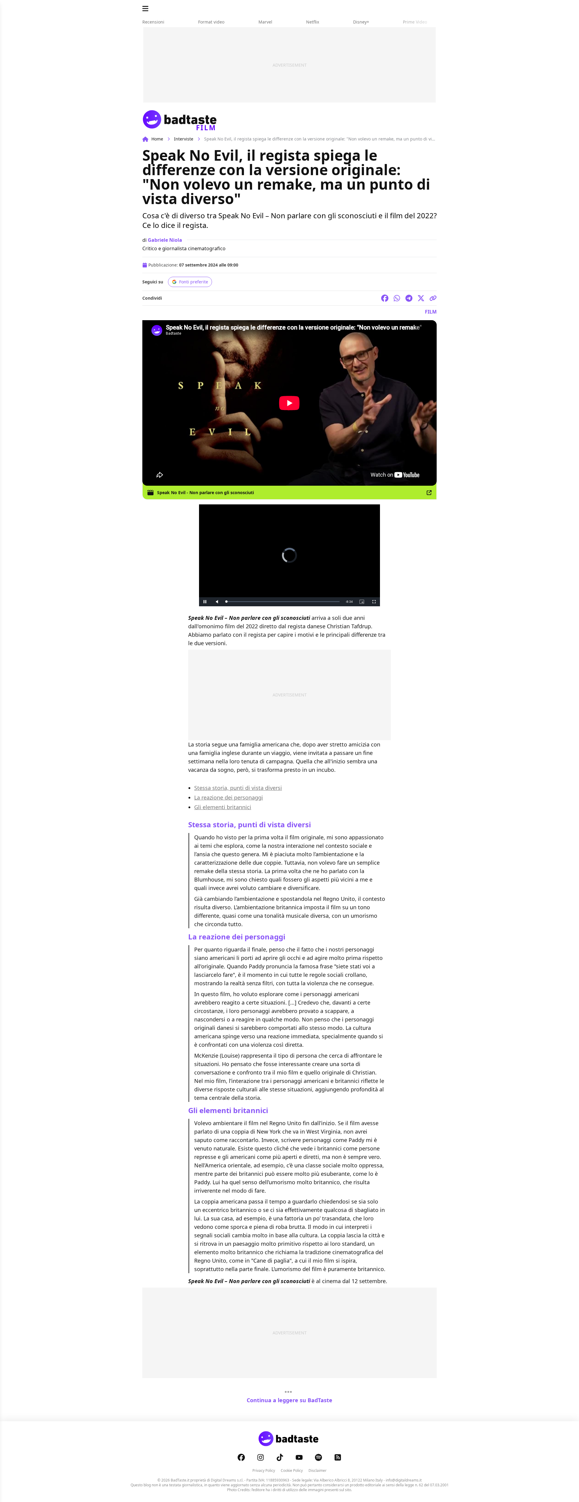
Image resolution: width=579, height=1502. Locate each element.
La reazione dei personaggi (228, 797)
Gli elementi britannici (222, 807)
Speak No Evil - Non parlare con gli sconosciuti (205, 492)
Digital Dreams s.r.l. (227, 1480)
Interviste (183, 139)
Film (431, 311)
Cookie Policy (292, 1470)
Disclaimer (317, 1470)
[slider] (283, 601)
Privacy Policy (263, 1470)
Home (157, 139)
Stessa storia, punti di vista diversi (238, 787)
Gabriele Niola (165, 240)
